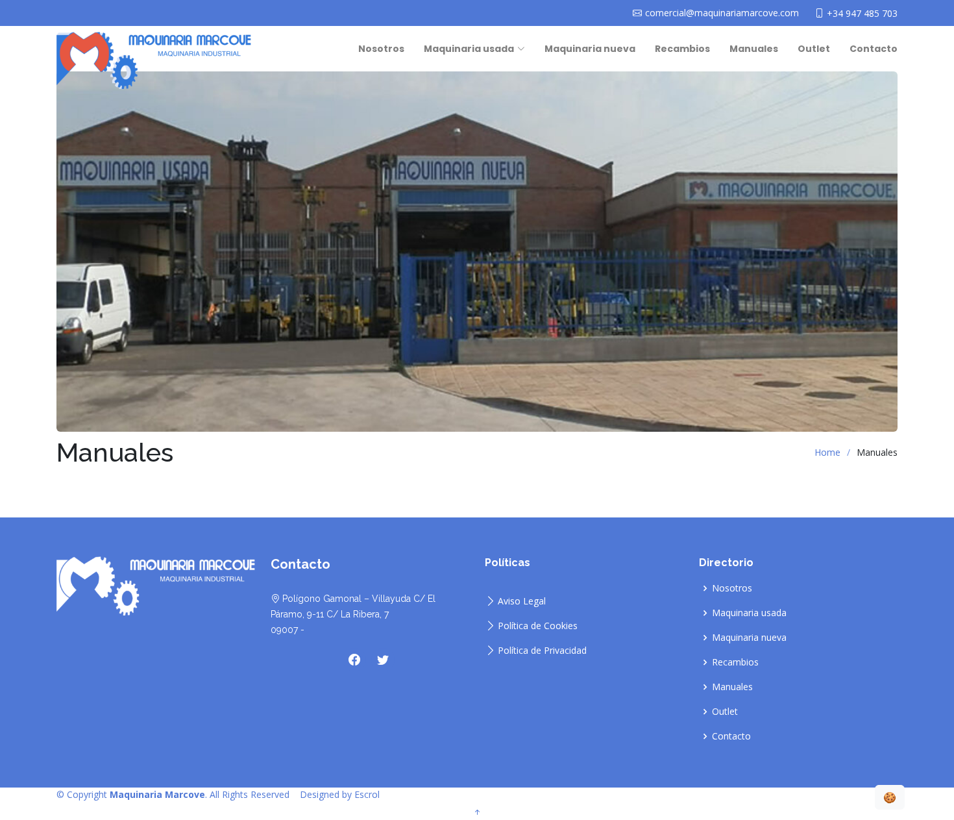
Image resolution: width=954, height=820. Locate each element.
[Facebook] (354, 659)
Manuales (753, 48)
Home (827, 452)
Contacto (874, 48)
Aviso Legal (522, 601)
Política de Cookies (538, 625)
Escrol (367, 794)
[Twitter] (383, 659)
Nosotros (381, 48)
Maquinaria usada (749, 612)
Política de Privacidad (542, 650)
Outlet (814, 48)
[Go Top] (477, 812)
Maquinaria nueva (589, 48)
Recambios (682, 48)
